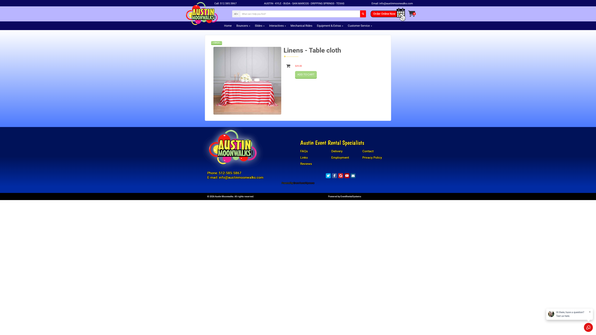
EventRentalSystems (351, 196)
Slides (259, 25)
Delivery (337, 151)
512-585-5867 (230, 173)
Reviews (306, 164)
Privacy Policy (372, 157)
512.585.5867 (228, 3)
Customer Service (359, 25)
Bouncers (242, 25)
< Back (216, 43)
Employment (340, 157)
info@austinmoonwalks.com (396, 3)
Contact (368, 151)
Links (304, 157)
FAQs (304, 151)
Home (228, 25)
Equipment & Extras (329, 25)
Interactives (276, 25)
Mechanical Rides (301, 25)
